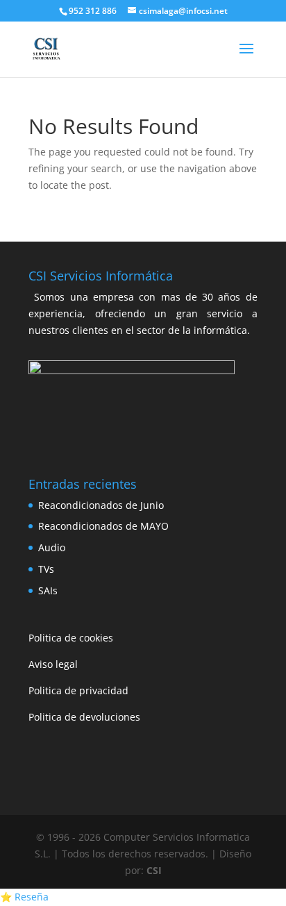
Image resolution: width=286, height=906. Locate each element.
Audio (51, 547)
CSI (154, 870)
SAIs (48, 590)
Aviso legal (53, 664)
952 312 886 (93, 11)
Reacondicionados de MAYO (103, 525)
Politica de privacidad (78, 690)
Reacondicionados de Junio (101, 505)
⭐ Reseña (24, 896)
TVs (46, 569)
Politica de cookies (70, 637)
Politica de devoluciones (84, 716)
